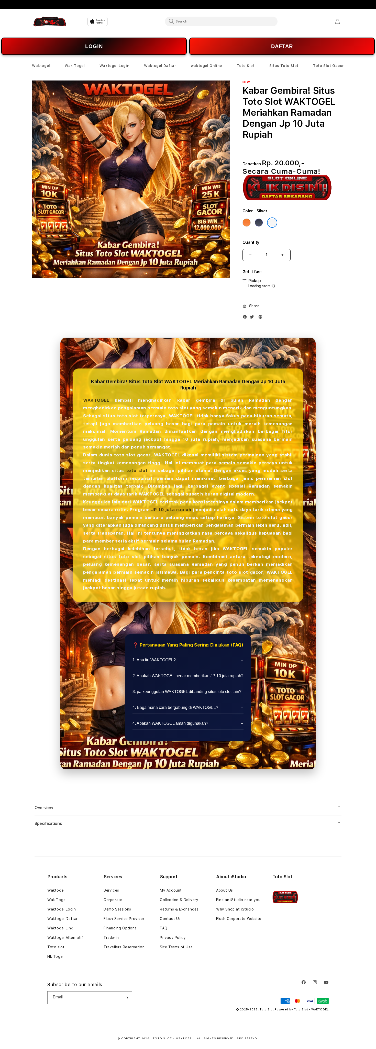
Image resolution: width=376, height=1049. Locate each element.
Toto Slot (267, 1009)
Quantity (250, 242)
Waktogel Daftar (62, 919)
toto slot (137, 470)
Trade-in (111, 938)
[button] (41, 66)
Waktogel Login (61, 909)
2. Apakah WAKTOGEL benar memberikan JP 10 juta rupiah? (188, 676)
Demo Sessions (117, 909)
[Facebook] (246, 318)
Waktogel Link (60, 928)
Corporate (113, 900)
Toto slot (55, 947)
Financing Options (120, 928)
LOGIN (94, 46)
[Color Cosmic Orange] (246, 222)
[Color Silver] (272, 222)
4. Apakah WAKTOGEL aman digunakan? (170, 723)
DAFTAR (282, 46)
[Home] (50, 21)
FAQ (164, 928)
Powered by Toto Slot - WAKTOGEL (302, 1009)
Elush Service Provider (124, 919)
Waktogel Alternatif (65, 938)
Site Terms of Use (176, 947)
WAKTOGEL (96, 400)
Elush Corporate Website (238, 919)
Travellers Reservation (124, 947)
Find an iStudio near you (238, 900)
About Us (224, 890)
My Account (171, 890)
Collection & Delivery (179, 900)
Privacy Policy (173, 938)
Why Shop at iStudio (235, 909)
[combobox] (221, 21)
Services (111, 890)
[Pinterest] (261, 318)
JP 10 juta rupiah (171, 509)
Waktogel (56, 890)
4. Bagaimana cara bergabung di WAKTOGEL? (175, 707)
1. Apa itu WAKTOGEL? (154, 660)
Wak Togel (57, 900)
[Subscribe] (126, 997)
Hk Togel (55, 956)
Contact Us (170, 919)
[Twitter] (253, 318)
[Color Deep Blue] (259, 222)
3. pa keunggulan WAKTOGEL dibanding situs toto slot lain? (186, 691)
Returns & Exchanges (179, 909)
